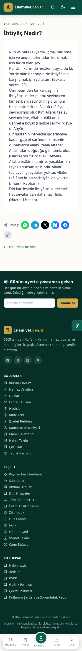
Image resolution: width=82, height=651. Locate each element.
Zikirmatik (16, 512)
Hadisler (15, 408)
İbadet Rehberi (20, 421)
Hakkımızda (18, 565)
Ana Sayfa (11, 24)
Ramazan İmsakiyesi (24, 427)
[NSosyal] (38, 360)
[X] (18, 360)
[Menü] (73, 7)
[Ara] (52, 7)
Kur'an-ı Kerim (20, 383)
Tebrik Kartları (20, 453)
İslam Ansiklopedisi (24, 506)
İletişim (14, 572)
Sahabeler (17, 480)
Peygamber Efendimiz (26, 474)
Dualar (14, 396)
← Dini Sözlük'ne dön (20, 247)
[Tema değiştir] (62, 7)
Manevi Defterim (22, 434)
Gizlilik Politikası (21, 584)
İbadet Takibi (19, 538)
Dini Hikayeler (19, 493)
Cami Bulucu (18, 544)
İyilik (12, 525)
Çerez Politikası (20, 591)
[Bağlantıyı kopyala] (8, 235)
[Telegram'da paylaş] (35, 225)
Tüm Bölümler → (21, 500)
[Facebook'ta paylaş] (65, 225)
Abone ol (68, 303)
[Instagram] (28, 360)
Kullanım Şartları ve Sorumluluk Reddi (38, 597)
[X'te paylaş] (45, 225)
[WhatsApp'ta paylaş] (25, 225)
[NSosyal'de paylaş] (55, 225)
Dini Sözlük (30, 24)
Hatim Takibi (18, 440)
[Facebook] (8, 360)
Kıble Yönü (17, 415)
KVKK (13, 578)
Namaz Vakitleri (21, 389)
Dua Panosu (18, 519)
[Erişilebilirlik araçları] (77, 326)
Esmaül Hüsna (20, 402)
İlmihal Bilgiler (20, 487)
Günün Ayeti (18, 531)
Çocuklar (15, 447)
